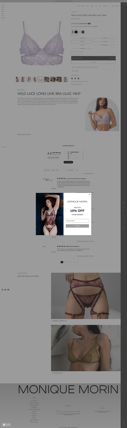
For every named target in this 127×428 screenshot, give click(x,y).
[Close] (89, 194)
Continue (77, 225)
